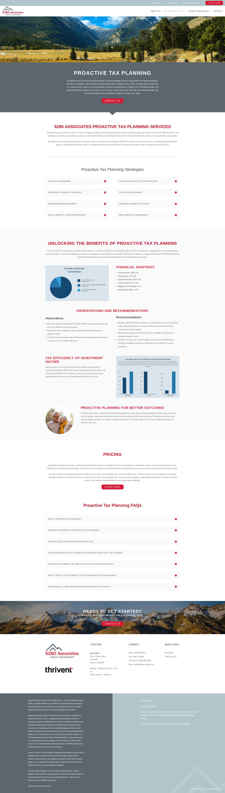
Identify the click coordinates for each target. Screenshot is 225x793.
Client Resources (198, 11)
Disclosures (156, 3)
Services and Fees (173, 11)
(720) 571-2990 (138, 657)
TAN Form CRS (171, 657)
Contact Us (112, 101)
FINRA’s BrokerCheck (191, 3)
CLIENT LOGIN (214, 3)
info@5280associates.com (144, 664)
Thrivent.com (172, 3)
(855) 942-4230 (145, 661)
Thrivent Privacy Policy (148, 706)
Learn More (113, 487)
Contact (218, 11)
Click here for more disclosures (39, 786)
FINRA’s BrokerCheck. (182, 724)
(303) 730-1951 (140, 653)
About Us (156, 11)
